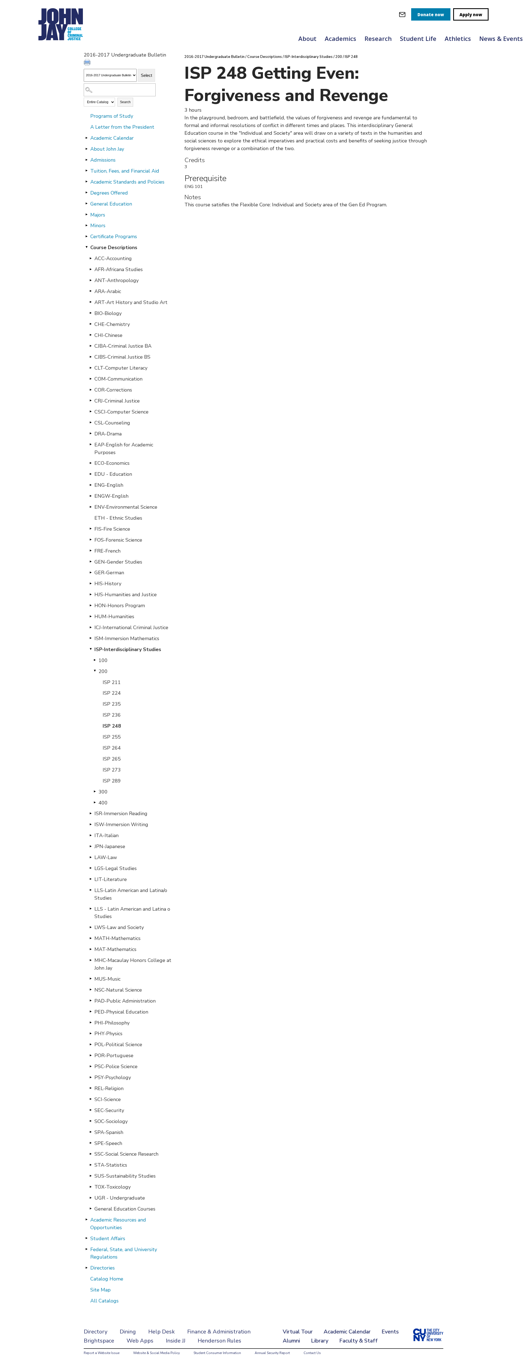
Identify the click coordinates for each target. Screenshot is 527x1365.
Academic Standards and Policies (127, 182)
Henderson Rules (219, 1340)
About (307, 38)
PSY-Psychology (112, 1077)
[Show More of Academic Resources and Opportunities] (86, 1219)
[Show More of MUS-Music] (90, 978)
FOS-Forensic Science (118, 540)
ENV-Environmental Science (125, 507)
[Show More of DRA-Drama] (90, 433)
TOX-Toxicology (112, 1187)
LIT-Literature (110, 879)
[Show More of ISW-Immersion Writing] (90, 824)
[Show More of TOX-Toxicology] (90, 1186)
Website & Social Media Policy (156, 1353)
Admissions (103, 160)
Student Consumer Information (217, 1353)
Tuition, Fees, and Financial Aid (124, 171)
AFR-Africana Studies (118, 269)
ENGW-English (111, 496)
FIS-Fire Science (112, 529)
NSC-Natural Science (118, 990)
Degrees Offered (109, 193)
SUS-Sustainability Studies (125, 1176)
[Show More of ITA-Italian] (90, 835)
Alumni (291, 1340)
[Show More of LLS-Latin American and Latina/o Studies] (90, 890)
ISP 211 (112, 682)
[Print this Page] (88, 63)
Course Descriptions (113, 247)
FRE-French (107, 551)
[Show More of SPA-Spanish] (90, 1132)
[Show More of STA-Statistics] (90, 1164)
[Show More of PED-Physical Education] (90, 1011)
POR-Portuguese (113, 1055)
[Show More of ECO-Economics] (90, 463)
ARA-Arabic (107, 291)
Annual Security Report (272, 1353)
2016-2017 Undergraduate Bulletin (214, 56)
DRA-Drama (108, 433)
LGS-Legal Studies (115, 868)
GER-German (109, 572)
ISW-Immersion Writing (121, 824)
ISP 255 (112, 737)
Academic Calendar (112, 138)
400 (103, 803)
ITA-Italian (106, 835)
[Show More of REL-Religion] (90, 1088)
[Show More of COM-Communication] (90, 378)
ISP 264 (112, 748)
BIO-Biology (108, 313)
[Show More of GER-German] (90, 572)
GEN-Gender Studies (118, 562)
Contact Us (312, 1353)
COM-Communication (118, 379)
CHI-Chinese (108, 335)
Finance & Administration (219, 1331)
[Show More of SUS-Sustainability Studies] (90, 1175)
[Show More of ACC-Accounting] (90, 258)
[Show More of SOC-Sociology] (90, 1121)
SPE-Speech (108, 1143)
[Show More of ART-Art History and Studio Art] (90, 302)
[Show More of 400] (94, 802)
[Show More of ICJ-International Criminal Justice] (90, 627)
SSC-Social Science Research (126, 1154)
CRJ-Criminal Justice (117, 401)
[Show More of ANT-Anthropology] (90, 280)
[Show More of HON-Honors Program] (90, 605)
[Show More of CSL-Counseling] (90, 422)
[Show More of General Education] (86, 203)
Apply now (470, 14)
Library (319, 1340)
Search (125, 102)
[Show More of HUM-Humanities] (90, 616)
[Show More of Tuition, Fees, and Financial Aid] (86, 170)
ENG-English (108, 485)
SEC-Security (109, 1110)
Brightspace (99, 1340)
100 (103, 660)
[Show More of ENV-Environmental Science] (90, 507)
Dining (128, 1331)
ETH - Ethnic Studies (118, 518)
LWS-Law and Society (119, 927)
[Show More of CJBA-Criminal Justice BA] (90, 345)
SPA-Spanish (108, 1132)
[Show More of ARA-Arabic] (90, 291)
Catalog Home (106, 1279)
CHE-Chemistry (112, 324)
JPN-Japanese (109, 846)
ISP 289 (112, 781)
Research (378, 38)
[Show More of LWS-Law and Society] (90, 927)
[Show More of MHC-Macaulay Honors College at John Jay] (90, 960)
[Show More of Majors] (86, 214)
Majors (97, 215)
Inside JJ (175, 1340)
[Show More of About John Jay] (86, 148)
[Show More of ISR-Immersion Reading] (90, 813)
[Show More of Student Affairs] (86, 1238)
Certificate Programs (113, 236)
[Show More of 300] (94, 791)
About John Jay (107, 149)
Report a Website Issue (101, 1353)
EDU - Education (113, 474)
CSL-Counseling (112, 423)
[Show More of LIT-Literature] (90, 879)
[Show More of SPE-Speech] (90, 1143)
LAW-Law (105, 857)
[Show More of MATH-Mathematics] (90, 938)
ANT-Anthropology (116, 280)
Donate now (430, 14)
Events (390, 1331)
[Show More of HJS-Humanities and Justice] (90, 594)
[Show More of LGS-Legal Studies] (90, 868)
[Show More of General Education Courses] (90, 1208)
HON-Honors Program (119, 605)
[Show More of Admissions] (86, 159)
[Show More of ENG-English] (90, 485)
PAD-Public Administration (125, 1001)
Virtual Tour (298, 1331)
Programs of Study (111, 116)
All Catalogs (104, 1301)
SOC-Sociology (111, 1121)
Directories (102, 1268)
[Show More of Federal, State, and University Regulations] (86, 1249)
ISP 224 (112, 693)
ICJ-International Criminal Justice (131, 627)
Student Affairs (107, 1238)
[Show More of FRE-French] (90, 550)
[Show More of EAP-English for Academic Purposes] (90, 444)
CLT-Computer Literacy (120, 368)
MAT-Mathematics (115, 949)
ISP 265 (112, 759)
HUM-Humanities (114, 616)
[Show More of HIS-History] (90, 583)
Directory (95, 1331)
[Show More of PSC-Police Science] (90, 1066)
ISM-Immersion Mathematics (126, 638)
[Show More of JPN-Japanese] (90, 846)
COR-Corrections (113, 390)
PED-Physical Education (121, 1012)
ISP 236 (112, 715)
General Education (111, 204)
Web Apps (140, 1340)
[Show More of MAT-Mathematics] (90, 949)
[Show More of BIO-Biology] (90, 313)
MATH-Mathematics (117, 938)
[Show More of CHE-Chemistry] (90, 324)
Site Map (100, 1290)
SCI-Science (107, 1099)
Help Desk (161, 1331)
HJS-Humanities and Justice (125, 594)
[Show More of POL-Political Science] (90, 1044)
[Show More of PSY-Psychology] (90, 1077)
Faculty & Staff (358, 1340)
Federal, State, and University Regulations (123, 1253)
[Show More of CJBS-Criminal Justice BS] (90, 356)
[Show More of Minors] (86, 225)
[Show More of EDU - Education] (90, 474)
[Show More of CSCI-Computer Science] (90, 411)
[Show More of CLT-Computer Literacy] (90, 367)
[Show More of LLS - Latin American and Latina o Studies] (90, 908)
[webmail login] (402, 14)
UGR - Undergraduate (119, 1198)
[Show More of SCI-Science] (90, 1099)
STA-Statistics (110, 1165)
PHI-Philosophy (112, 1023)
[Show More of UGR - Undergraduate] (90, 1197)
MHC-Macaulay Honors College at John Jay (132, 964)
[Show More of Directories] (86, 1267)
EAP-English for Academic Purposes (123, 448)
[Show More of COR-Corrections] (90, 389)
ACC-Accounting (113, 258)
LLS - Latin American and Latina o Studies (132, 913)
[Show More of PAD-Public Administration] (90, 1000)
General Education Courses (124, 1209)
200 (103, 671)
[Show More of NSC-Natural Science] (90, 989)
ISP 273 (112, 770)
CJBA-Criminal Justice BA (123, 346)
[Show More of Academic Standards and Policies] (86, 181)
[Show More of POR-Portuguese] (90, 1055)
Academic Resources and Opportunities (118, 1224)
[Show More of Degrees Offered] (86, 192)
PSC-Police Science (116, 1066)
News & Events (501, 38)
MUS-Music (107, 979)
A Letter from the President (122, 127)
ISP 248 (112, 726)
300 (103, 792)
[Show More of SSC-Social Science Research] (90, 1153)
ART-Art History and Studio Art (130, 302)
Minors (97, 225)
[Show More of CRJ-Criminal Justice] (90, 400)
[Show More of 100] (94, 660)
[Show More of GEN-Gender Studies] (90, 561)
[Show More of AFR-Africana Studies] (90, 269)
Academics (340, 38)
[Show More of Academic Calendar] (86, 137)
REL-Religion (109, 1088)
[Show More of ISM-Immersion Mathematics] (90, 638)
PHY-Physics (108, 1033)
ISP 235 (112, 704)
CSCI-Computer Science (121, 412)
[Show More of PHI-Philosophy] (90, 1022)
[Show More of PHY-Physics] (90, 1033)
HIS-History (107, 583)
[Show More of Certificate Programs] (86, 236)
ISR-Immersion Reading (120, 813)
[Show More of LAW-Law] (90, 857)
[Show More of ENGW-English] (90, 496)
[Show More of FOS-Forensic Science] (90, 539)
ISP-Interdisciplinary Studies (127, 649)
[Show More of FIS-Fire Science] (90, 528)
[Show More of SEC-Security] (90, 1110)
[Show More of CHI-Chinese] (90, 335)
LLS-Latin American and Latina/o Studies (130, 894)
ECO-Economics (112, 463)
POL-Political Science (118, 1044)
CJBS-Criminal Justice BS (122, 357)
